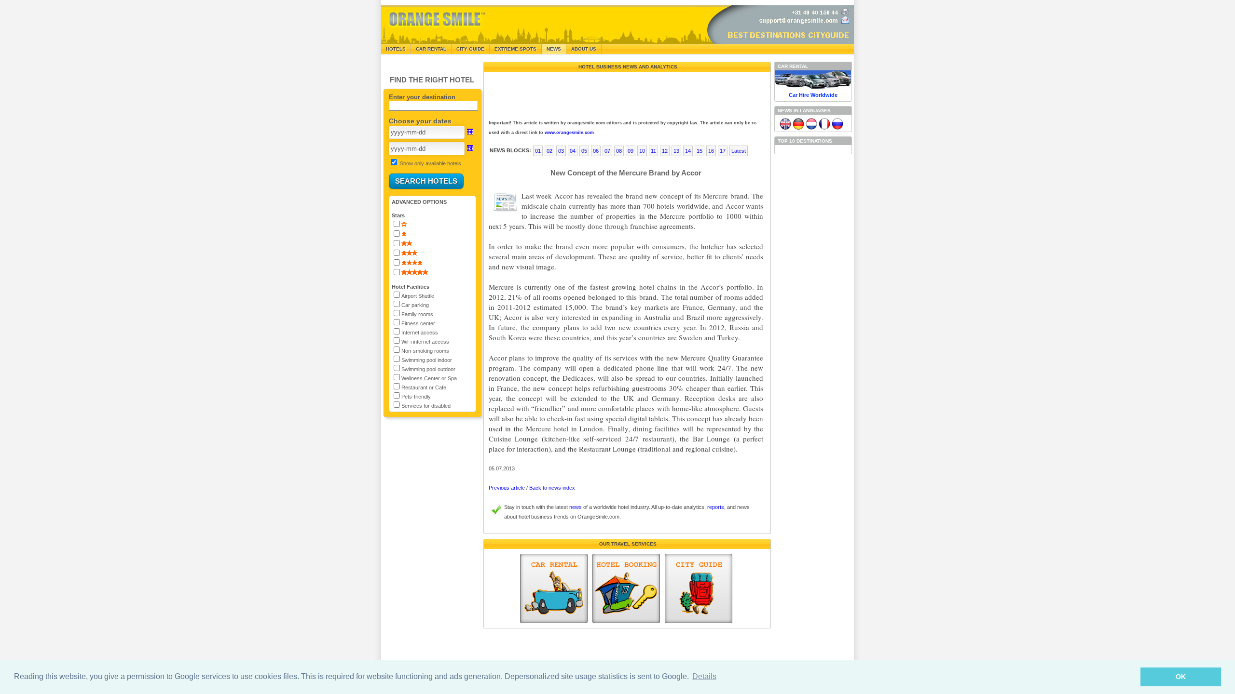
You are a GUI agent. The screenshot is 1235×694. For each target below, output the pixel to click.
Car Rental (431, 49)
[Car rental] (554, 588)
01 (538, 151)
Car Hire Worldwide (813, 95)
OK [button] (1181, 677)
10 (642, 151)
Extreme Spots (515, 49)
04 (573, 151)
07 (607, 151)
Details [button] (704, 676)
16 (711, 151)
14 (688, 151)
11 (653, 151)
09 (630, 151)
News (554, 49)
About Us (583, 49)
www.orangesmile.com (569, 132)
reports (715, 507)
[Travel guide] (698, 588)
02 (549, 151)
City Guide (470, 49)
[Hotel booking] (626, 588)
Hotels (396, 49)
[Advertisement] (626, 93)
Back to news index (552, 488)
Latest (738, 151)
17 (723, 151)
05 (584, 151)
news (575, 507)
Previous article (507, 488)
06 (596, 151)
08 (619, 151)
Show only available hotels (430, 163)
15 (699, 151)
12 (665, 151)
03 (561, 151)
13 (676, 151)
